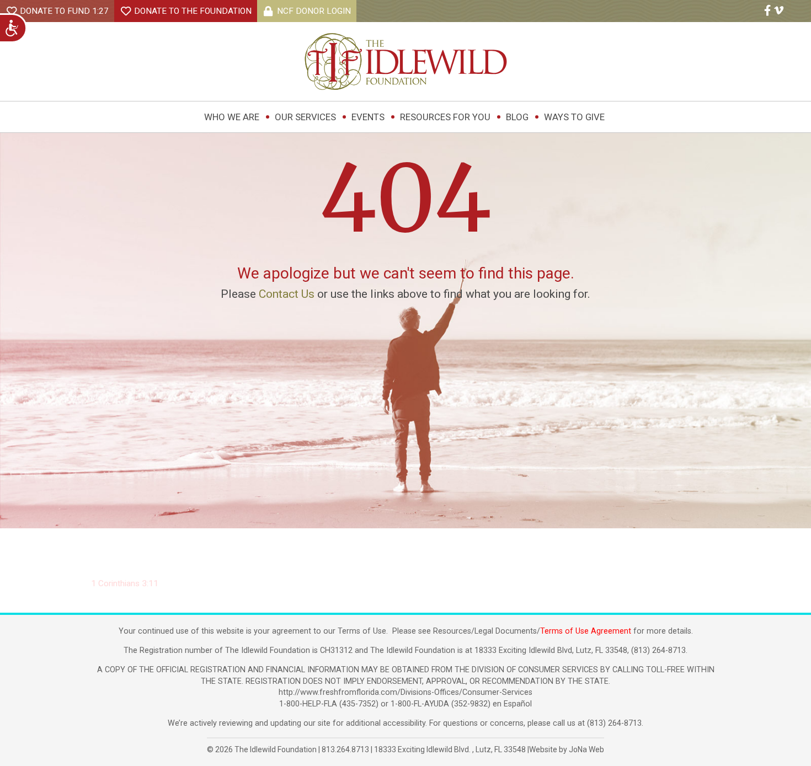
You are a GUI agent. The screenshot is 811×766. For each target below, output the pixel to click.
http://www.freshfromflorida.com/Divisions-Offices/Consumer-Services (405, 692)
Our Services (305, 116)
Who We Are (231, 116)
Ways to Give (574, 116)
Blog (517, 116)
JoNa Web (586, 749)
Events (368, 116)
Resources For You (445, 116)
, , (450, 749)
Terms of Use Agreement (585, 631)
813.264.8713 (345, 749)
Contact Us (286, 294)
